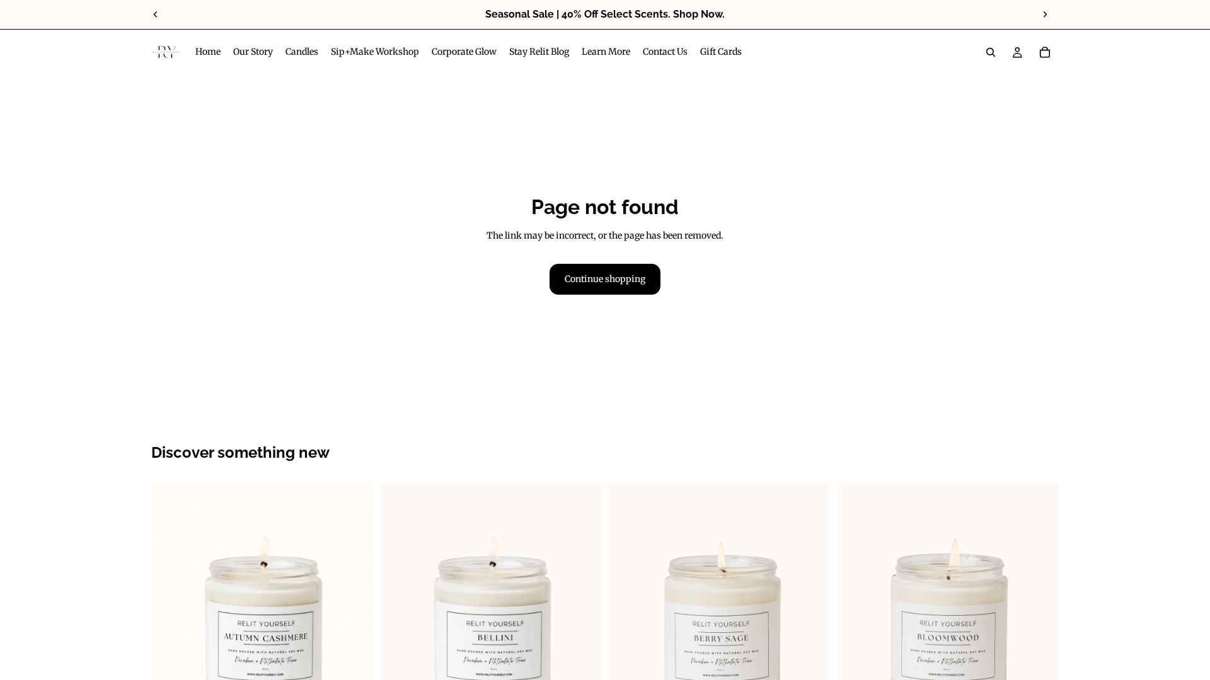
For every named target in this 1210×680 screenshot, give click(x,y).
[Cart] (1045, 52)
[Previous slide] (156, 14)
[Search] (991, 52)
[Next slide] (1045, 14)
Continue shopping (605, 279)
